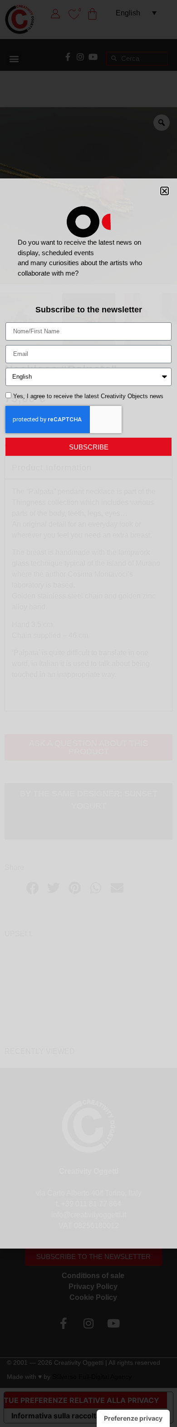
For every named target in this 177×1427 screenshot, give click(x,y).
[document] (88, 713)
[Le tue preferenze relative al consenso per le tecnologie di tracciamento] (133, 1418)
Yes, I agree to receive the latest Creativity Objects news (88, 396)
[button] (164, 191)
